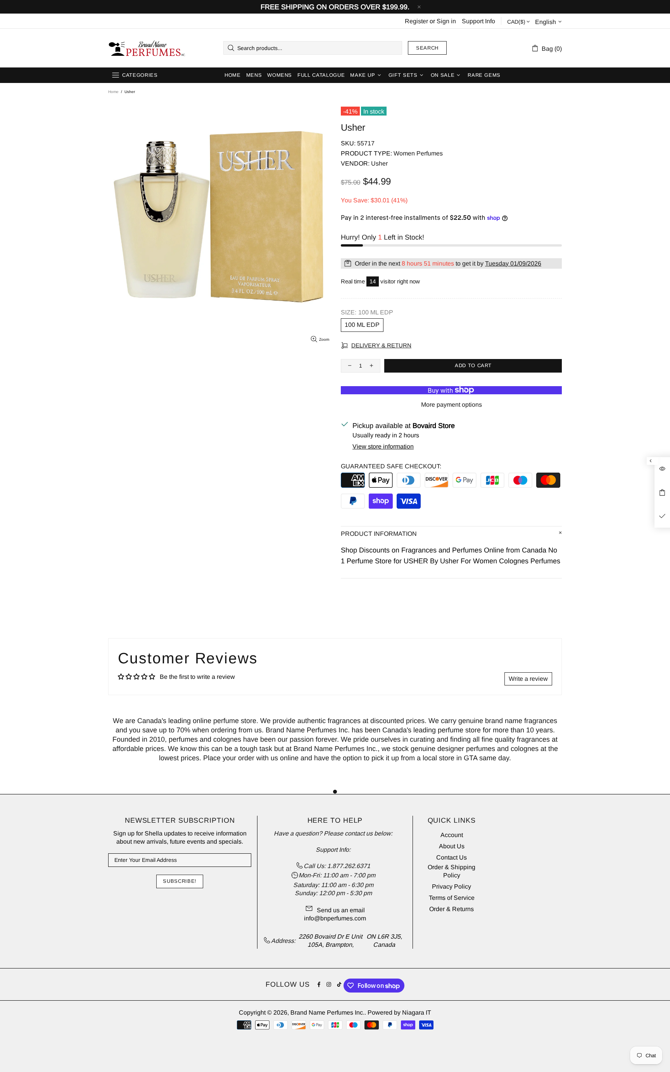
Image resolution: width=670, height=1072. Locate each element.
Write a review (528, 678)
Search (427, 48)
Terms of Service (452, 897)
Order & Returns (451, 909)
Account (451, 835)
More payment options (451, 404)
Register (416, 21)
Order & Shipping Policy (451, 871)
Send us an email (341, 910)
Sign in (446, 21)
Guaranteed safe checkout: (391, 466)
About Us (452, 846)
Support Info (478, 21)
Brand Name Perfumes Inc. (147, 48)
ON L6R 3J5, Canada (384, 940)
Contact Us (451, 857)
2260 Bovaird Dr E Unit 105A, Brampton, (330, 940)
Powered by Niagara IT (399, 1012)
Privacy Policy (451, 886)
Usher (379, 163)
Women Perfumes (418, 153)
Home (113, 92)
